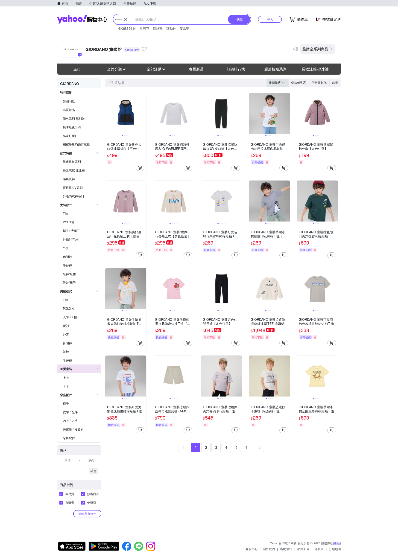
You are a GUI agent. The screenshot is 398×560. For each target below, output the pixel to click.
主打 (77, 69)
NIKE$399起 (126, 28)
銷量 (335, 82)
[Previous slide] (108, 113)
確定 (94, 471)
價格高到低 (319, 82)
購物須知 (286, 549)
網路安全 (303, 549)
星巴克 (144, 28)
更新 (337, 543)
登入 (269, 19)
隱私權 (319, 549)
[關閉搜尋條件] (125, 19)
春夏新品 (196, 69)
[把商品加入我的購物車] (140, 168)
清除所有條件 (87, 513)
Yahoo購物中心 (82, 19)
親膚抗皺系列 (275, 69)
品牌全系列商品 (315, 49)
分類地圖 (335, 549)
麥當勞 (184, 28)
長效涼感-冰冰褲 (315, 69)
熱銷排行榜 (236, 69)
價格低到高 (298, 82)
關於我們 (269, 549)
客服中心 (252, 549)
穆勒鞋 (171, 28)
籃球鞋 (158, 28)
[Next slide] (143, 113)
